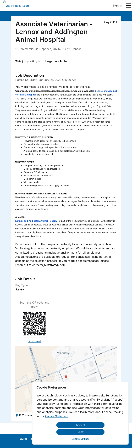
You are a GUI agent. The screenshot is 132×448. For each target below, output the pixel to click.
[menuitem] (16, 5)
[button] (66, 379)
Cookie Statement (56, 416)
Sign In (117, 5)
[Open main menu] (128, 5)
